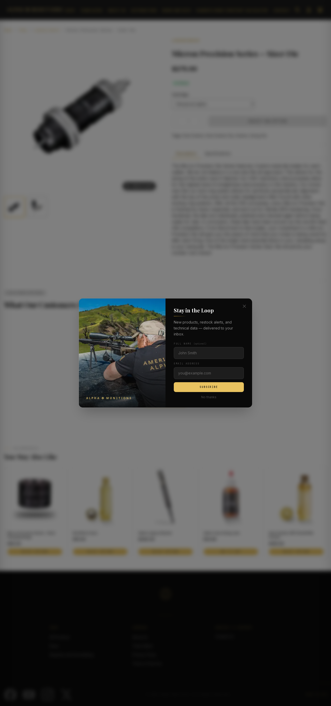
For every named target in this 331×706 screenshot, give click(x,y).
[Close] (244, 306)
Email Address (186, 363)
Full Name (190, 343)
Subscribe (209, 387)
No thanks (208, 397)
